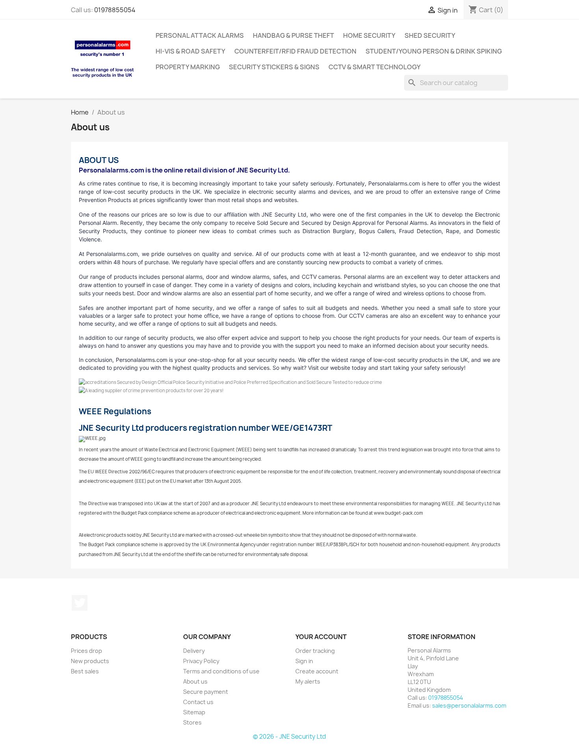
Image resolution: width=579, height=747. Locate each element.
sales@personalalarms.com (469, 705)
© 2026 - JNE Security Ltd (289, 736)
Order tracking (315, 650)
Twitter (79, 603)
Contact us (198, 702)
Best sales (85, 671)
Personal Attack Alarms (200, 35)
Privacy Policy (201, 661)
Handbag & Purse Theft (293, 35)
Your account (321, 636)
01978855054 (114, 10)
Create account (316, 671)
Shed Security (430, 35)
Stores (192, 722)
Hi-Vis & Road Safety (190, 51)
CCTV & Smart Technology (374, 67)
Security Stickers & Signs (274, 67)
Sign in (304, 661)
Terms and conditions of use (221, 671)
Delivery (194, 650)
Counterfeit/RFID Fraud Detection (295, 51)
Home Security (369, 35)
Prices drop (86, 650)
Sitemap (194, 712)
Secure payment (205, 691)
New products (90, 661)
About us (195, 681)
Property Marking (188, 67)
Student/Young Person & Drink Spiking (434, 51)
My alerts (307, 681)
